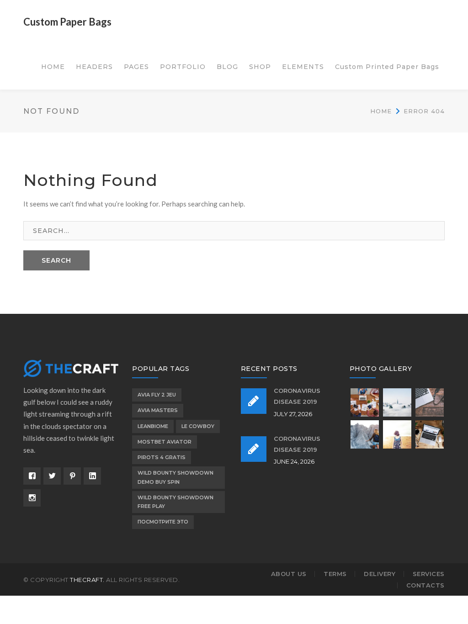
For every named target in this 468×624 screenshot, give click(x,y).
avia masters (158, 410)
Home (381, 111)
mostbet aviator (164, 442)
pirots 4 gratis (162, 457)
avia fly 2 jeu (157, 394)
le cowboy (197, 426)
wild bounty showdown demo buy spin (175, 477)
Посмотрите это (163, 521)
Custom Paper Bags (67, 22)
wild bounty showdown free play (175, 501)
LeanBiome (153, 426)
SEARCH (56, 260)
